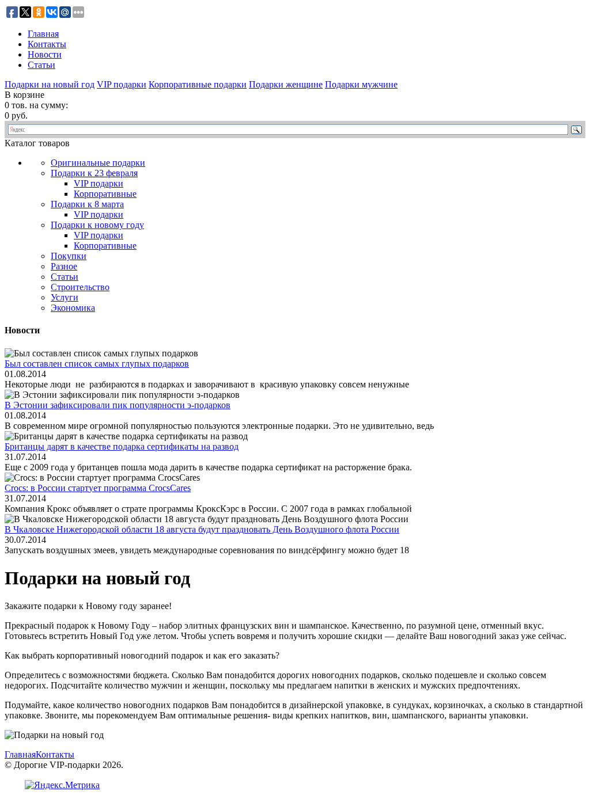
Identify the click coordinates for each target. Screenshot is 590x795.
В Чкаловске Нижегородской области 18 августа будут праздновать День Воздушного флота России (202, 529)
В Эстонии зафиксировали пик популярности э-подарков (117, 405)
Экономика (73, 308)
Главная (43, 34)
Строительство (80, 287)
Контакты (47, 44)
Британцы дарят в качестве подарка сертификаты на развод (122, 446)
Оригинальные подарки (98, 163)
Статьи (41, 65)
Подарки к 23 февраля (94, 173)
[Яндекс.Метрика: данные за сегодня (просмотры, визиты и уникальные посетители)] (62, 785)
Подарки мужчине (361, 84)
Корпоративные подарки (198, 84)
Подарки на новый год (49, 84)
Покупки (68, 256)
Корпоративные (105, 194)
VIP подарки (121, 84)
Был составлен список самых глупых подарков (97, 363)
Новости (45, 54)
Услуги (64, 297)
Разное (64, 266)
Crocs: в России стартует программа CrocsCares (98, 488)
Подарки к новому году (97, 225)
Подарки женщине (286, 84)
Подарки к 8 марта (87, 204)
